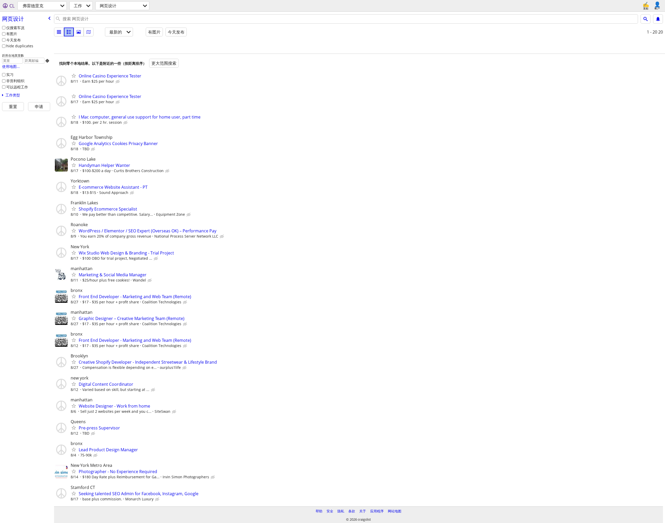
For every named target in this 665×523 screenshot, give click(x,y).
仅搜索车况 (15, 27)
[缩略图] (69, 32)
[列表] (59, 32)
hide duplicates (19, 45)
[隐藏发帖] (118, 82)
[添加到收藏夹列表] (74, 76)
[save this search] (658, 19)
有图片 (11, 33)
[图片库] (79, 32)
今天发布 (13, 39)
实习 (10, 74)
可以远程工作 (17, 86)
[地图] (89, 32)
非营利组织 (15, 80)
